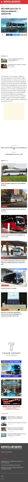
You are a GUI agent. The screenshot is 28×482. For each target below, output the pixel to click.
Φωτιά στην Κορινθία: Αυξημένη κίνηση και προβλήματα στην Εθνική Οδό (16, 434)
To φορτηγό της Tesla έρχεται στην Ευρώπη (17, 422)
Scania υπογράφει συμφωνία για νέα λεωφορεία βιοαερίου (16, 59)
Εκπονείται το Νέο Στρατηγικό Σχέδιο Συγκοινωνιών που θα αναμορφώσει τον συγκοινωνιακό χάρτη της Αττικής (11, 314)
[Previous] (13, 72)
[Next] (15, 72)
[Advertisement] (14, 111)
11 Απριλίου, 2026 (12, 67)
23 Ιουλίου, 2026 (11, 61)
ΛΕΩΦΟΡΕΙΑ (6, 6)
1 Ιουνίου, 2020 (4, 16)
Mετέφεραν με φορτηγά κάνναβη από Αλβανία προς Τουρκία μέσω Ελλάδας (15, 428)
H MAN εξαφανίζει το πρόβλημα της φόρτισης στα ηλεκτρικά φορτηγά (15, 417)
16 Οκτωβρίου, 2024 (5, 317)
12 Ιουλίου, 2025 (4, 290)
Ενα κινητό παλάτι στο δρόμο (8, 288)
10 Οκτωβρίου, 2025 (5, 238)
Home (2, 6)
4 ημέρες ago (10, 424)
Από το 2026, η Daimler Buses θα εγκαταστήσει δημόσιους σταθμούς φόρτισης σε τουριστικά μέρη (13, 262)
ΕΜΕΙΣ (2, 476)
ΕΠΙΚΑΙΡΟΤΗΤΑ (5, 180)
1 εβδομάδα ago (11, 436)
